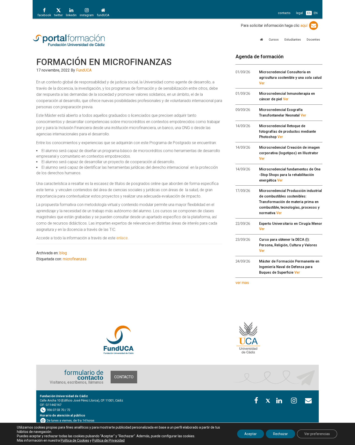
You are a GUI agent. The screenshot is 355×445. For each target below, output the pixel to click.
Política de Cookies (75, 440)
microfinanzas (74, 259)
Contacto (124, 377)
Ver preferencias (317, 434)
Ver (262, 83)
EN (316, 13)
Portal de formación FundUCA (76, 40)
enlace (122, 238)
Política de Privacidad (108, 440)
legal (299, 13)
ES (309, 13)
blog (63, 253)
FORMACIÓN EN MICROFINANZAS (103, 62)
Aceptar (250, 434)
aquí (304, 25)
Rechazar (280, 434)
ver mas (242, 282)
